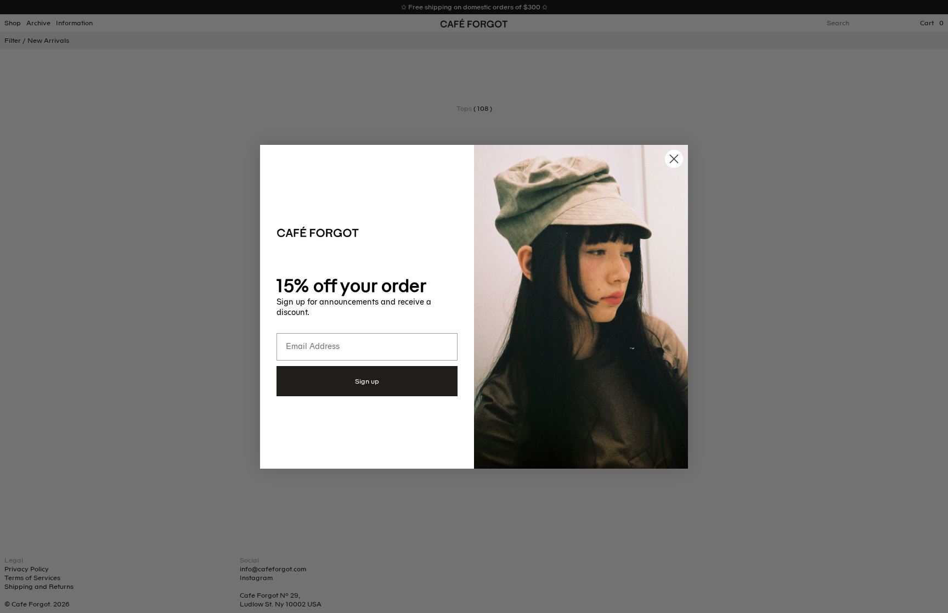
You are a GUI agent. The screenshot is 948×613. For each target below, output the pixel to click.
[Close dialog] (674, 158)
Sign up (367, 381)
